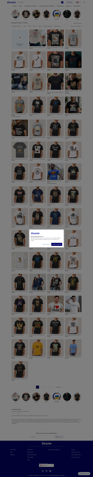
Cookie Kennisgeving (48, 238)
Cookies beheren (46, 244)
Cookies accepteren (56, 244)
